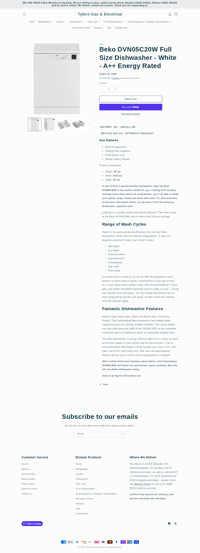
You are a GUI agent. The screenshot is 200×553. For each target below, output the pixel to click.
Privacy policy (28, 484)
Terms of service (29, 489)
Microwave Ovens (84, 499)
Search (24, 464)
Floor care (80, 484)
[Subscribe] (122, 434)
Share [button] (105, 384)
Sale (78, 508)
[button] (24, 14)
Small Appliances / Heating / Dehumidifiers (96, 494)
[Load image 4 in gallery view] (78, 124)
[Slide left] (24, 124)
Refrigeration (82, 469)
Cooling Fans (82, 513)
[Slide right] (89, 124)
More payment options (130, 114)
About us (25, 469)
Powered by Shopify (113, 547)
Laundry (79, 474)
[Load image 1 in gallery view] (34, 124)
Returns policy (28, 479)
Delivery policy (28, 474)
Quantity (103, 83)
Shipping (115, 78)
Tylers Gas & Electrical (95, 547)
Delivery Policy (142, 484)
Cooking (80, 504)
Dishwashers (82, 479)
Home (78, 464)
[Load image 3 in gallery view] (64, 124)
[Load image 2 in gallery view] (49, 124)
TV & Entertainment (85, 489)
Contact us (26, 494)
